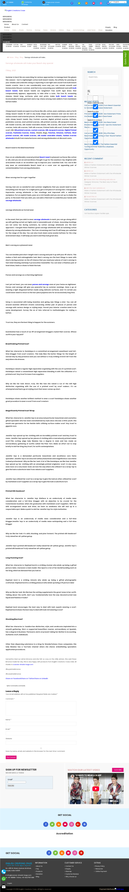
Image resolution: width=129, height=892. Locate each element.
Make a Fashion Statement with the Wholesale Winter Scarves (102, 166)
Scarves (6, 30)
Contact (25, 24)
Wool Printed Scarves (105, 46)
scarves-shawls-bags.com (23, 664)
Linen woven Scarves (119, 46)
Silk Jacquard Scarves (51, 46)
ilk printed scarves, (23, 130)
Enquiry (108, 27)
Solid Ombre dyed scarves (91, 47)
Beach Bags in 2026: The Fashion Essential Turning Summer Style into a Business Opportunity (100, 146)
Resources (99, 869)
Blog (115, 27)
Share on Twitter (27, 678)
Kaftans (61, 30)
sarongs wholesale (13, 200)
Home (6, 24)
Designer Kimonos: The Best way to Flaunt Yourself (100, 183)
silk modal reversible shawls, (49, 135)
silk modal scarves (28, 135)
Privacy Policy (100, 866)
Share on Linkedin (41, 678)
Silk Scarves (23, 45)
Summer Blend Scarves (65, 46)
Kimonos (53, 30)
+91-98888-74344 (8, 3)
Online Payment (101, 871)
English (116, 2)
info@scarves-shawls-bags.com (51, 3)
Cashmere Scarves (9, 45)
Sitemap (69, 871)
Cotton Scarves (16, 45)
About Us (15, 24)
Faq (37, 869)
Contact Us (70, 866)
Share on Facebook (13, 678)
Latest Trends (91, 30)
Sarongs (37, 30)
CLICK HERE (118, 770)
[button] (7, 16)
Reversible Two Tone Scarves (43, 46)
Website (9, 738)
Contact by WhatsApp (26, 3)
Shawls (21, 30)
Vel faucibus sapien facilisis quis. (96, 213)
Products (39, 871)
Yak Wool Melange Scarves (85, 47)
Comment (10, 699)
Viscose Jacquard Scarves (112, 46)
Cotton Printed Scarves (98, 46)
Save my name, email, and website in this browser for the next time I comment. (35, 751)
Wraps (100, 30)
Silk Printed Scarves (78, 46)
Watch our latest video (84, 770)
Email (8, 729)
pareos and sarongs (40, 284)
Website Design (56, 889)
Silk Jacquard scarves (54, 130)
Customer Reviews (72, 874)
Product (7, 27)
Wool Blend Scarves (36, 46)
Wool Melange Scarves (71, 46)
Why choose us (71, 877)
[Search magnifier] (88, 91)
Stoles (14, 30)
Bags (68, 30)
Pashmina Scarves (21, 133)
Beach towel (45, 157)
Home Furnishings (78, 30)
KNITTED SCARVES (58, 45)
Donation (109, 30)
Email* (10, 779)
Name (8, 720)
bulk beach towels (64, 96)
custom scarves (38, 130)
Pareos (45, 30)
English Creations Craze (28, 889)
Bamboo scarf (29, 45)
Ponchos (29, 30)
